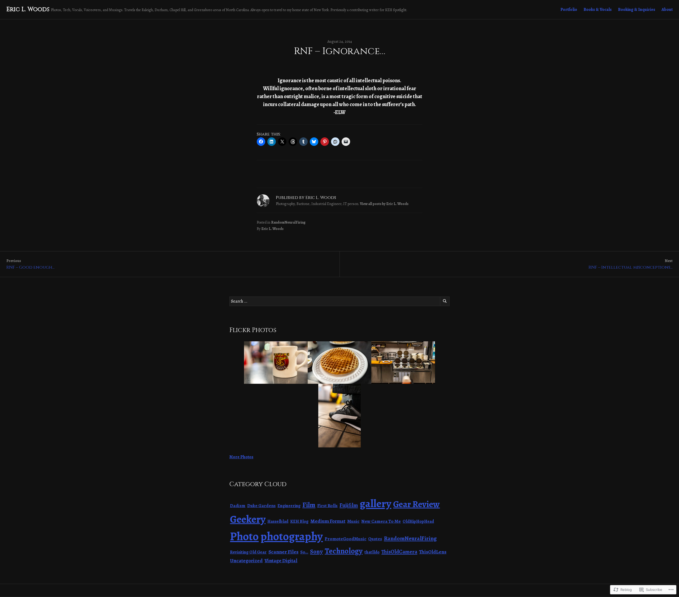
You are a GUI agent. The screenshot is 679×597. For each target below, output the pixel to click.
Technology (344, 551)
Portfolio (568, 9)
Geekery (247, 519)
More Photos (241, 457)
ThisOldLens (432, 551)
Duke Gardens (261, 506)
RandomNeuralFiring (288, 222)
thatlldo (372, 552)
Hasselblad (277, 521)
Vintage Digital (280, 560)
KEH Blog (299, 521)
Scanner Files (283, 551)
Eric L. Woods (27, 9)
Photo (244, 536)
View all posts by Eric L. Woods (384, 203)
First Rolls (327, 505)
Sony (316, 551)
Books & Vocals (598, 9)
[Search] (445, 301)
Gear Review (416, 504)
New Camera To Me (381, 521)
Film (308, 504)
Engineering (289, 506)
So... (304, 552)
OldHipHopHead (418, 521)
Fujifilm (349, 505)
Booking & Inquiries (636, 9)
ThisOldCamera (399, 551)
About (667, 9)
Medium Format (327, 521)
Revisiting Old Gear (248, 552)
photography (291, 536)
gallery (375, 503)
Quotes (375, 539)
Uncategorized (246, 560)
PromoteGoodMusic (345, 538)
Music (353, 521)
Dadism (237, 506)
